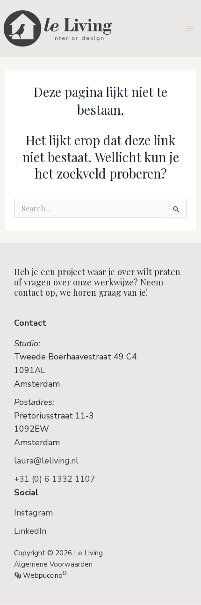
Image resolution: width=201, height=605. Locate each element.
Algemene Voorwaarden (53, 564)
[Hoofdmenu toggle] (190, 28)
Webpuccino (43, 575)
